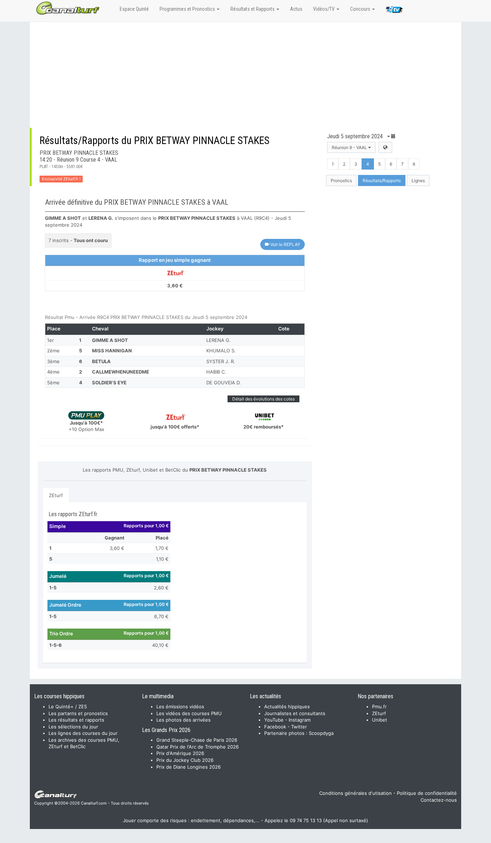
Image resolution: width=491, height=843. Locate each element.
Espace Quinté (134, 9)
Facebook (275, 726)
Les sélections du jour (73, 726)
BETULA (101, 361)
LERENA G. (218, 340)
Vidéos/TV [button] (324, 9)
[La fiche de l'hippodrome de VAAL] (385, 147)
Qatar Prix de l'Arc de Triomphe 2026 (197, 747)
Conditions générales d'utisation (355, 793)
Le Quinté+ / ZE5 (68, 706)
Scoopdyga (321, 733)
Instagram (300, 720)
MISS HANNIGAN (112, 350)
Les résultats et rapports (76, 720)
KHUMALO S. (221, 350)
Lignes (418, 180)
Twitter (299, 726)
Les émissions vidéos (180, 706)
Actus (296, 9)
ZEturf (56, 495)
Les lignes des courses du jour (83, 733)
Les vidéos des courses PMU (189, 713)
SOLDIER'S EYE (109, 382)
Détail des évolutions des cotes (263, 399)
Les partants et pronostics (78, 713)
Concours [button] (360, 9)
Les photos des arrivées (183, 720)
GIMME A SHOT (110, 340)
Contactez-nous (439, 800)
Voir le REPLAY (284, 244)
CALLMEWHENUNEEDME (120, 372)
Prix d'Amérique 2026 (180, 753)
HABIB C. (216, 372)
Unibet (379, 720)
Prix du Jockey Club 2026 (185, 760)
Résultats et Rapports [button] (253, 9)
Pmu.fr (379, 706)
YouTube (274, 720)
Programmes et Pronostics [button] (188, 9)
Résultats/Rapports (382, 180)
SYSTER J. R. (220, 361)
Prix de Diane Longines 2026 (188, 767)
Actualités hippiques (287, 706)
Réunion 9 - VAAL (350, 147)
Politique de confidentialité (427, 793)
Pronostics (341, 180)
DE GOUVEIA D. (223, 382)
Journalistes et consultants (294, 713)
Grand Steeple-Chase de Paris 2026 (196, 740)
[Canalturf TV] (394, 11)
